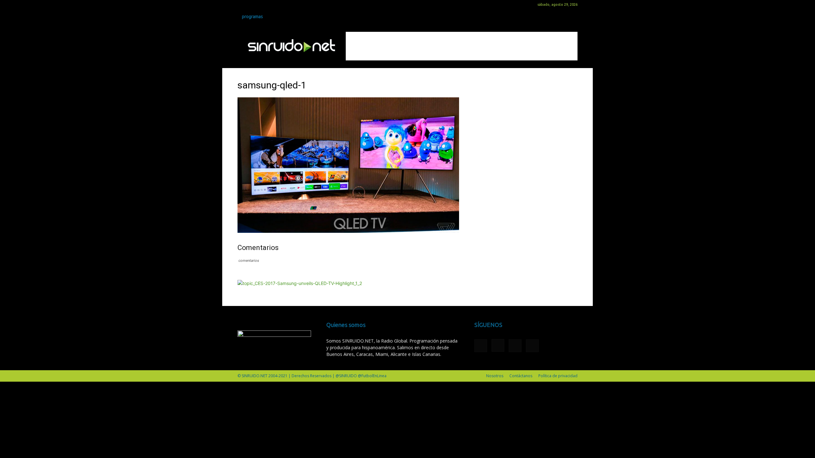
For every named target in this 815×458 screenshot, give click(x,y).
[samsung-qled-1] (348, 231)
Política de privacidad (558, 375)
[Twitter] (263, 4)
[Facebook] (242, 4)
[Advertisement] (462, 46)
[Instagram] (253, 4)
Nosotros (494, 375)
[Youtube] (274, 4)
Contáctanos (520, 375)
